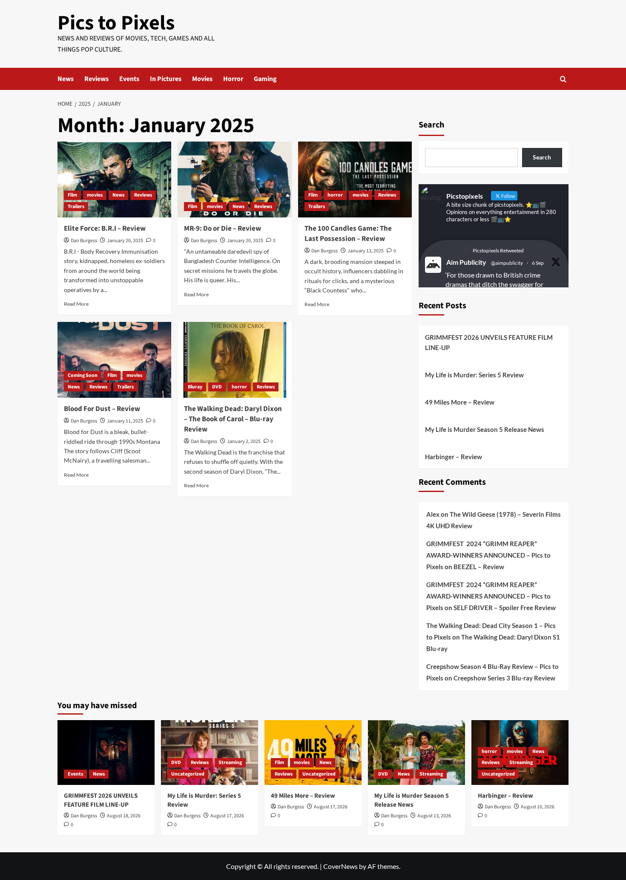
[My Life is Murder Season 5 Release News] (416, 752)
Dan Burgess (84, 240)
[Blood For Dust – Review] (114, 360)
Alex (432, 514)
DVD (217, 387)
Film (72, 195)
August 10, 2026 (537, 807)
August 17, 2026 (227, 815)
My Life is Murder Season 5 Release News (484, 429)
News (65, 79)
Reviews (96, 79)
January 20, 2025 (125, 240)
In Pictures (165, 79)
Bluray (195, 387)
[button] (563, 79)
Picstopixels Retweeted (498, 250)
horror (335, 195)
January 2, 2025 (244, 441)
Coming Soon (83, 375)
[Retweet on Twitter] (467, 250)
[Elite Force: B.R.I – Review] (114, 179)
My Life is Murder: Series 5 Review (474, 375)
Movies (202, 79)
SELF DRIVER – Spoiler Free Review (505, 607)
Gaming (265, 79)
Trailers (76, 206)
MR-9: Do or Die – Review (222, 228)
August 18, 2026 (124, 815)
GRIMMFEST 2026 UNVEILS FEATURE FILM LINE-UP (489, 342)
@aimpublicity (507, 263)
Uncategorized (187, 774)
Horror (233, 79)
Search (431, 125)
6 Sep (538, 263)
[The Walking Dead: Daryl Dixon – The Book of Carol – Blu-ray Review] (234, 360)
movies (95, 195)
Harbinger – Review (453, 456)
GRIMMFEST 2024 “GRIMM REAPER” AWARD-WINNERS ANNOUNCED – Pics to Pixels (488, 555)
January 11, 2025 (125, 421)
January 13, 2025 (365, 251)
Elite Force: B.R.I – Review (105, 228)
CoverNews (340, 866)
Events (129, 79)
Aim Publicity (466, 262)
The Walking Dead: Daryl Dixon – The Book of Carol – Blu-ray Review (233, 419)
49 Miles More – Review (459, 402)
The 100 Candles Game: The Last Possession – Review (348, 233)
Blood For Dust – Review (102, 409)
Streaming (230, 762)
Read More (76, 304)
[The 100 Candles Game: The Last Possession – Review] (355, 179)
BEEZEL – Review (479, 566)
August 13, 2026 (434, 815)
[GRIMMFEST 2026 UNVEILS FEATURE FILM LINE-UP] (106, 752)
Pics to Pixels (116, 23)
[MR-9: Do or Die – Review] (234, 179)
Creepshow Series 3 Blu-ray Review (504, 678)
